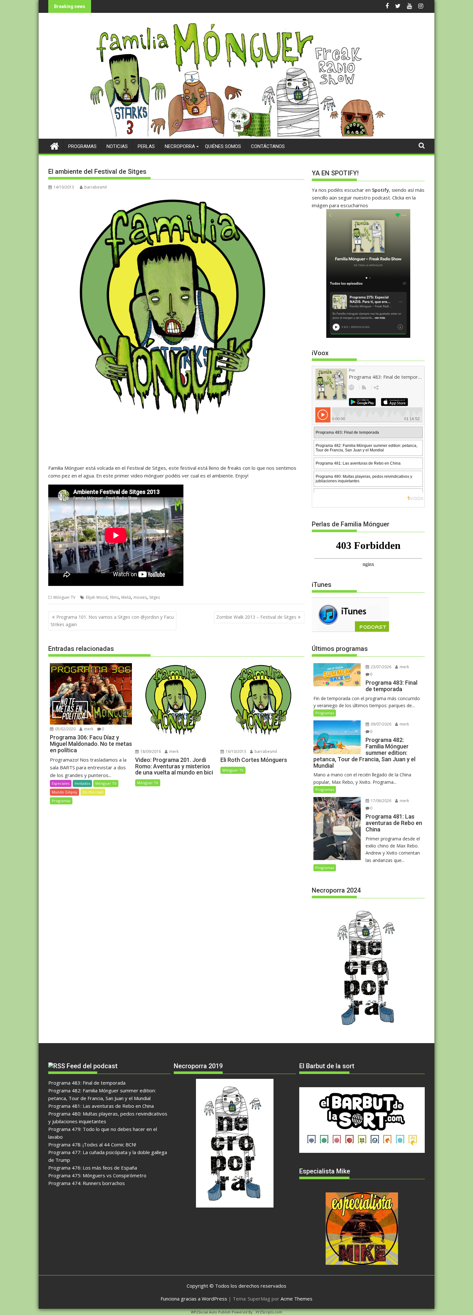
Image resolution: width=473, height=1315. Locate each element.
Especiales (61, 783)
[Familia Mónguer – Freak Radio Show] (236, 135)
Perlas (146, 146)
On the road (92, 792)
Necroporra (180, 146)
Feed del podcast (92, 1066)
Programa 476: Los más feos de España (92, 1167)
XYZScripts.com (268, 1312)
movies (140, 597)
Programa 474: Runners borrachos (86, 1183)
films (114, 597)
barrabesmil (95, 187)
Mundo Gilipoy (64, 792)
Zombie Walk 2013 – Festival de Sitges (256, 617)
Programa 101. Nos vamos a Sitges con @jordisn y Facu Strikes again (112, 620)
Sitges (154, 597)
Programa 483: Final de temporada (86, 1082)
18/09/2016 (150, 751)
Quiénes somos (223, 146)
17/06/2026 (380, 800)
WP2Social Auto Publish (211, 1312)
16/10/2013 (235, 751)
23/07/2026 (380, 667)
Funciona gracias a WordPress (194, 1298)
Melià (126, 597)
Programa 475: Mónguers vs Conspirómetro (97, 1175)
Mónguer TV (64, 597)
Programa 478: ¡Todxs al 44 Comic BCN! (92, 1144)
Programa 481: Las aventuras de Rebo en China (101, 1106)
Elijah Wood (96, 597)
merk (88, 729)
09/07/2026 (380, 724)
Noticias (117, 146)
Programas (82, 146)
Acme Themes (296, 1298)
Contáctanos (268, 146)
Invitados (82, 783)
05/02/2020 (65, 729)
